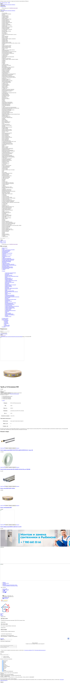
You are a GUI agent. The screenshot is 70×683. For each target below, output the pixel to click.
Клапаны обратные (8, 285)
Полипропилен (7, 300)
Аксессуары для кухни (9, 273)
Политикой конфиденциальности (40, 650)
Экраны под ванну (8, 316)
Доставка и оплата (6, 583)
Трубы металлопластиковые (17, 336)
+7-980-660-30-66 (4, 2)
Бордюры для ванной (8, 275)
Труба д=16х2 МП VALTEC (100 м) (7, 488)
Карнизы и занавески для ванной (10, 284)
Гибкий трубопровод (8, 279)
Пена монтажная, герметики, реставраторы (12, 296)
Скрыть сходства (6, 656)
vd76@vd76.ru (6, 598)
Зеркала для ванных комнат (9, 282)
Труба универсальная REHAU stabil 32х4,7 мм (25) (10, 526)
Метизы (6, 292)
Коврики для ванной (8, 286)
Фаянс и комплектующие (9, 313)
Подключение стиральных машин (10, 299)
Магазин (4, 582)
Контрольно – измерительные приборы (11, 288)
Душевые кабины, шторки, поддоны (11, 280)
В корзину (17, 467)
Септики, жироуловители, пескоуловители (12, 306)
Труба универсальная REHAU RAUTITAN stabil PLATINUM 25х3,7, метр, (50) (16, 450)
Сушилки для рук (8, 309)
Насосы (6, 294)
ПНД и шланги (7, 297)
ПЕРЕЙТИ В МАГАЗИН (13, 8)
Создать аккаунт (3, 335)
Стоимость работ (7, 325)
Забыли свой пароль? (3, 333)
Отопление (6, 321)
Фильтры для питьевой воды (9, 314)
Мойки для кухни (8, 293)
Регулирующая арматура (9, 303)
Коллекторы (7, 287)
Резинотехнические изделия (9, 304)
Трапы (6, 312)
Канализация (6, 323)
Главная (1, 336)
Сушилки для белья (8, 308)
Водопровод (6, 320)
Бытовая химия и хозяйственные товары (11, 276)
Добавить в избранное (12, 467)
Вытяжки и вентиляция (9, 278)
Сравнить (6, 467)
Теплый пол (7, 311)
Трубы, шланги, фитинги (7, 336)
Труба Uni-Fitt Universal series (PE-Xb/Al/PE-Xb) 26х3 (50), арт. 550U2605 (15, 469)
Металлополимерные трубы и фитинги (11, 291)
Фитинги (6, 315)
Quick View (2, 467)
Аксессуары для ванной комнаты (10, 272)
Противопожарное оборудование (10, 302)
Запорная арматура (8, 281)
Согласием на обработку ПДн (29, 650)
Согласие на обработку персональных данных (10, 585)
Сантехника (6, 322)
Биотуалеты (7, 274)
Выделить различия (6, 657)
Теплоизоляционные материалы (10, 310)
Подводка (6, 298)
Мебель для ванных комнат (9, 290)
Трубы (5, 324)
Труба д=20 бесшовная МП (6, 507)
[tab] (36, 400)
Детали (3, 400)
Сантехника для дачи (8, 305)
